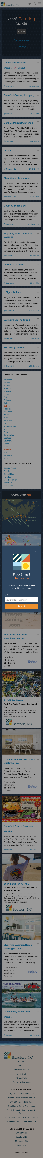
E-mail (7, 595)
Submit (22, 606)
